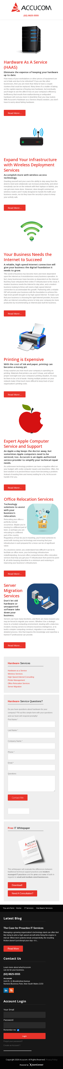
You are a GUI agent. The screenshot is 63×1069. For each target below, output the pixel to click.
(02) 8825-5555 (31, 15)
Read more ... (15, 113)
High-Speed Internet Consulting (21, 677)
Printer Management (16, 680)
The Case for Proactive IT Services (23, 928)
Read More (13, 948)
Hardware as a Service (17, 671)
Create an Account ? (12, 1045)
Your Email (9, 1009)
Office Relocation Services (19, 683)
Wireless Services (15, 674)
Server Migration (15, 687)
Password (8, 1019)
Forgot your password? (13, 1041)
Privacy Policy (51, 1059)
